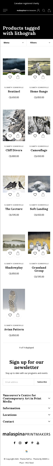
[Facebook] (14, 443)
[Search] (43, 10)
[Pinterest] (32, 443)
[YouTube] (38, 443)
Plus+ (22, 462)
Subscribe (42, 382)
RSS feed (29, 462)
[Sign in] (38, 10)
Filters (33, 42)
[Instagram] (20, 443)
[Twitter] (26, 443)
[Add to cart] (17, 77)
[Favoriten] (10, 77)
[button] (5, 10)
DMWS (45, 459)
